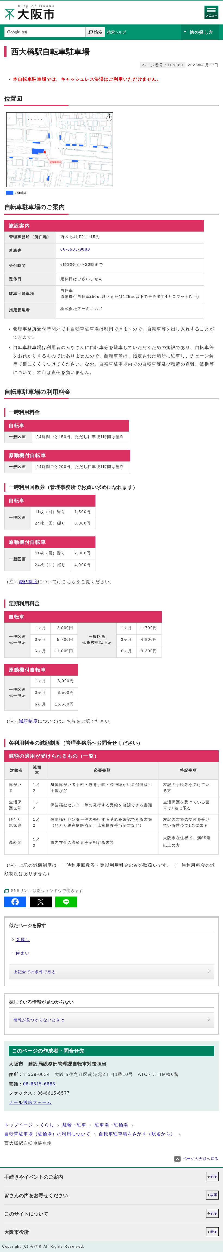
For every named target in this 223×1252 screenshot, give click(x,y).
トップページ (18, 1125)
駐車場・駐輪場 (111, 1125)
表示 (213, 1176)
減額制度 (28, 581)
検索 (98, 32)
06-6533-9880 (75, 249)
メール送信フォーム (30, 1102)
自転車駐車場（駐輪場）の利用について (47, 1134)
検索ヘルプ (116, 32)
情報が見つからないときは (39, 1020)
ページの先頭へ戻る (201, 1159)
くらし (47, 1125)
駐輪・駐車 (74, 1125)
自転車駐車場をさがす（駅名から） (137, 1134)
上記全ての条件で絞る (35, 972)
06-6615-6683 (39, 1084)
